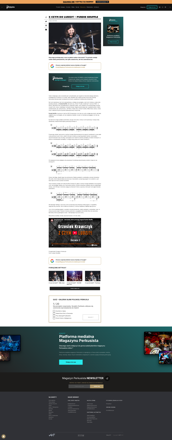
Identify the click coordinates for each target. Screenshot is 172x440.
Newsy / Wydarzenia (53, 415)
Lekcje (50, 405)
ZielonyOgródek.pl (72, 410)
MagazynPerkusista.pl (92, 407)
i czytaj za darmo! (78, 2)
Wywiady (51, 408)
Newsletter (51, 417)
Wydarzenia (90, 7)
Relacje (50, 410)
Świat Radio (89, 422)
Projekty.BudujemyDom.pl (73, 405)
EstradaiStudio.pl (91, 408)
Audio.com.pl (90, 403)
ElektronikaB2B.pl (91, 415)
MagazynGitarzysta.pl (92, 405)
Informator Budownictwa (73, 408)
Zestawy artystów (53, 403)
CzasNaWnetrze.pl (72, 412)
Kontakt (50, 418)
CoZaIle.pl (70, 407)
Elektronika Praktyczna (92, 418)
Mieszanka (51, 412)
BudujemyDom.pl (71, 403)
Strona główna (52, 400)
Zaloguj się (142, 7)
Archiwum (96, 7)
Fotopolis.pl (108, 403)
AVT (120, 435)
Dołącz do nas (152, 7)
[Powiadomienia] (3, 436)
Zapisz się (97, 386)
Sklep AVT (108, 435)
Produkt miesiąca (60, 7)
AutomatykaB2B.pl (91, 417)
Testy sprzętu (52, 402)
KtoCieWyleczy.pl (110, 410)
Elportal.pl (89, 420)
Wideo (73, 7)
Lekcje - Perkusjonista (53, 407)
